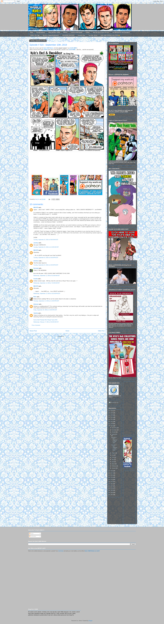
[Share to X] (55, 199)
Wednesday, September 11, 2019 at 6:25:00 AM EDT (46, 275)
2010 (111, 488)
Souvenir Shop (81, 35)
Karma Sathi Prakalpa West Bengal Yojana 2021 (45, 319)
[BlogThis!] (54, 199)
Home (31, 32)
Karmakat (35, 268)
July (113, 455)
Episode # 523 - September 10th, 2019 (114, 447)
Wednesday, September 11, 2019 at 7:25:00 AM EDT (46, 283)
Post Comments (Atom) (70, 336)
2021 (111, 421)
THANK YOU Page (34, 35)
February (114, 466)
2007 (111, 494)
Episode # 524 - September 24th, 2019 (114, 440)
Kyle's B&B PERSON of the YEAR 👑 (110, 35)
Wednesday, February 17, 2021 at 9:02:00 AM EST (46, 322)
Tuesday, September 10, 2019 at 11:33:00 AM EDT (46, 247)
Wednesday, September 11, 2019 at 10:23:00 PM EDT (46, 293)
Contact (88, 32)
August (114, 453)
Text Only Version (92, 35)
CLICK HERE (73, 48)
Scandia (35, 278)
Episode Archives (40, 32)
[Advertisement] (128, 407)
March (113, 463)
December (114, 427)
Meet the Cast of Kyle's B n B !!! (101, 32)
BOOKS (65, 32)
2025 (111, 412)
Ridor (34, 296)
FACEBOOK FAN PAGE (68, 35)
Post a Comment (36, 325)
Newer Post (33, 331)
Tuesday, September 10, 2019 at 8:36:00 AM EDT (45, 239)
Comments (33, 536)
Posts (31, 533)
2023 (111, 417)
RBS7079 (35, 207)
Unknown (35, 304)
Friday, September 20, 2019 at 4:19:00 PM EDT (45, 310)
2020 (111, 423)
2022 (111, 419)
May (113, 459)
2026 (111, 410)
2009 (111, 490)
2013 (111, 481)
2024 (111, 415)
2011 (111, 486)
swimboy (35, 242)
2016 (111, 475)
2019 (111, 425)
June (113, 457)
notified (45, 49)
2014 (111, 479)
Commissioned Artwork (76, 32)
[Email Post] (49, 199)
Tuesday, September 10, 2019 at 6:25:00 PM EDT (45, 265)
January (114, 468)
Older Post (101, 331)
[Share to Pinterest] (59, 199)
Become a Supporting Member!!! (51, 35)
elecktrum (36, 260)
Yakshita (35, 313)
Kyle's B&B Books (48, 48)
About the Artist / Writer (54, 32)
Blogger (90, 620)
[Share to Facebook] (57, 199)
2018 (111, 470)
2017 (111, 473)
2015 (111, 477)
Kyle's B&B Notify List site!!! (92, 551)
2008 (111, 492)
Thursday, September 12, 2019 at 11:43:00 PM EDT (46, 301)
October (114, 432)
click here (61, 551)
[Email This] (52, 199)
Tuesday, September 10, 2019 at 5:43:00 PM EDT (45, 257)
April (113, 461)
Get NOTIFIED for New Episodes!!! (121, 32)
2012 (111, 483)
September (114, 434)
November (114, 430)
